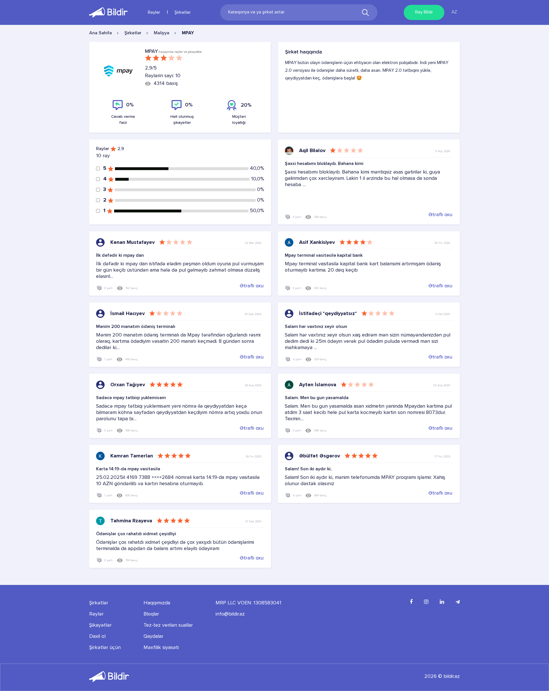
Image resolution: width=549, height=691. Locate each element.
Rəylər (154, 12)
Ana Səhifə (100, 33)
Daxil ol (97, 636)
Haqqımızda (157, 603)
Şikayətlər (100, 625)
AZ (454, 12)
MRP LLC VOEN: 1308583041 (248, 603)
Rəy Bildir (424, 12)
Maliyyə (161, 33)
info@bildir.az (230, 614)
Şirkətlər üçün (105, 647)
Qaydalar (153, 636)
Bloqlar (151, 614)
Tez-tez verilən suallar (168, 625)
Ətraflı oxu (440, 214)
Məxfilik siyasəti (161, 647)
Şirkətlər (182, 12)
